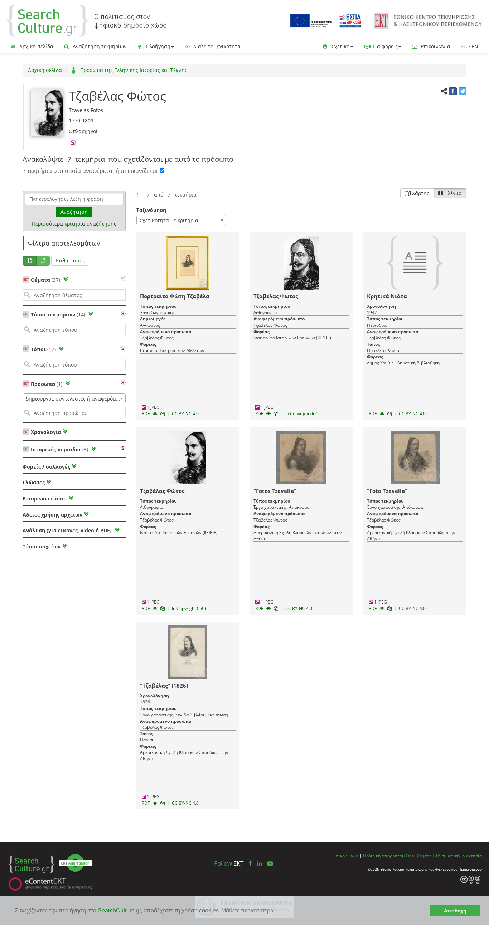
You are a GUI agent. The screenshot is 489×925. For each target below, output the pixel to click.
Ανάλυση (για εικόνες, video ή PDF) (68, 530)
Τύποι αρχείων (41, 546)
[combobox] (74, 398)
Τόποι (43, 349)
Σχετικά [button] (340, 46)
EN (474, 46)
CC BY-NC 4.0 (185, 414)
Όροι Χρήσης (418, 855)
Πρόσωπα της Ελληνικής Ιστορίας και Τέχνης (133, 70)
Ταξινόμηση (151, 210)
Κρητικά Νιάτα (387, 296)
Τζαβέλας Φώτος (275, 296)
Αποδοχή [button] (455, 911)
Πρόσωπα (46, 384)
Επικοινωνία (434, 46)
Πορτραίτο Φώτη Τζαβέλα (174, 296)
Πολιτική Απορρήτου (384, 855)
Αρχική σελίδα (35, 46)
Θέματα (45, 279)
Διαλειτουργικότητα (216, 46)
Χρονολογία (45, 431)
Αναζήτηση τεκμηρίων (99, 46)
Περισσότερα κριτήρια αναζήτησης (74, 223)
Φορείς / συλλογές (46, 466)
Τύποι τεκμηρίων (58, 314)
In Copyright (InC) (302, 414)
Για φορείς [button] (384, 46)
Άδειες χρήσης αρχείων (52, 514)
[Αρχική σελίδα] (86, 20)
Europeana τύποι (45, 498)
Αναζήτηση (74, 211)
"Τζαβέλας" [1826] (164, 685)
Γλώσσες (34, 482)
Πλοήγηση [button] (157, 46)
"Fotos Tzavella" (274, 490)
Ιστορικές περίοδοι (59, 449)
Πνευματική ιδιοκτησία (459, 855)
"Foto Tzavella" (387, 490)
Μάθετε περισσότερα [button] (247, 910)
